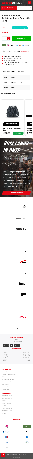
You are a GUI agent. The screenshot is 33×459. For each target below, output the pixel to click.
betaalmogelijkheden (7, 403)
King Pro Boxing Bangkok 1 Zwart (12, 129)
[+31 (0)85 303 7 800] (22, 3)
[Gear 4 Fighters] (22, 293)
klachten (4, 405)
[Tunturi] (22, 304)
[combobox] (24, 8)
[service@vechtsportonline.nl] (8, 345)
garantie (4, 400)
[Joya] (22, 205)
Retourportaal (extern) (7, 410)
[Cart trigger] (29, 2)
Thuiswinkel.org (24, 51)
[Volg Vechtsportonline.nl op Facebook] (19, 345)
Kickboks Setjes (5, 389)
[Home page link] (11, 3)
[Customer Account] (25, 2)
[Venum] (22, 227)
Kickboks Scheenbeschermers (9, 374)
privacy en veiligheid (7, 408)
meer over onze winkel (17, 193)
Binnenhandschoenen (7, 387)
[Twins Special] (22, 260)
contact (4, 413)
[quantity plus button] (8, 38)
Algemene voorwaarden (16, 456)
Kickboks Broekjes (6, 377)
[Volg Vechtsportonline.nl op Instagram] (15, 345)
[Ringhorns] (22, 326)
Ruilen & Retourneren (7, 398)
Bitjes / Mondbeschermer (8, 382)
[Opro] (22, 315)
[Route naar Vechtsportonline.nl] (11, 345)
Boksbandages (5, 384)
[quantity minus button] (8, 39)
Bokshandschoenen (6, 372)
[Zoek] (30, 8)
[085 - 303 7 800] (4, 345)
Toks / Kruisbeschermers (8, 379)
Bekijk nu (18, 133)
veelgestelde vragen (7, 395)
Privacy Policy (16, 457)
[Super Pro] (22, 282)
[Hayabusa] (22, 238)
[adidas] (22, 271)
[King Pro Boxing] (22, 249)
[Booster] (22, 216)
